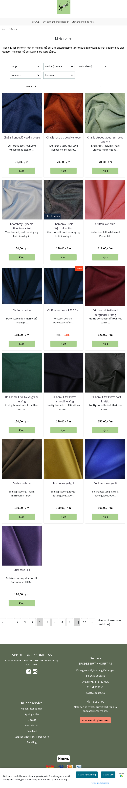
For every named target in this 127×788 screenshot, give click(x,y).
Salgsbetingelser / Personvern (32, 736)
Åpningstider (31, 714)
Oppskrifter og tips (31, 708)
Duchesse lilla (21, 570)
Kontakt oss (32, 725)
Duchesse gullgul (63, 483)
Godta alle (108, 774)
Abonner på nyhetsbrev (95, 720)
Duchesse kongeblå (105, 483)
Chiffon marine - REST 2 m (63, 310)
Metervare (13, 28)
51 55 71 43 (97, 687)
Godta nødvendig (87, 774)
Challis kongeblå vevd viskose (21, 137)
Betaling (32, 742)
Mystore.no (31, 664)
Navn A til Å (31, 86)
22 (84, 622)
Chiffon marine (22, 310)
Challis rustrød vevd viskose (63, 137)
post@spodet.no (95, 692)
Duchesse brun (22, 483)
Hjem (3, 28)
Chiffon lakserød (105, 224)
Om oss (32, 719)
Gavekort (32, 731)
